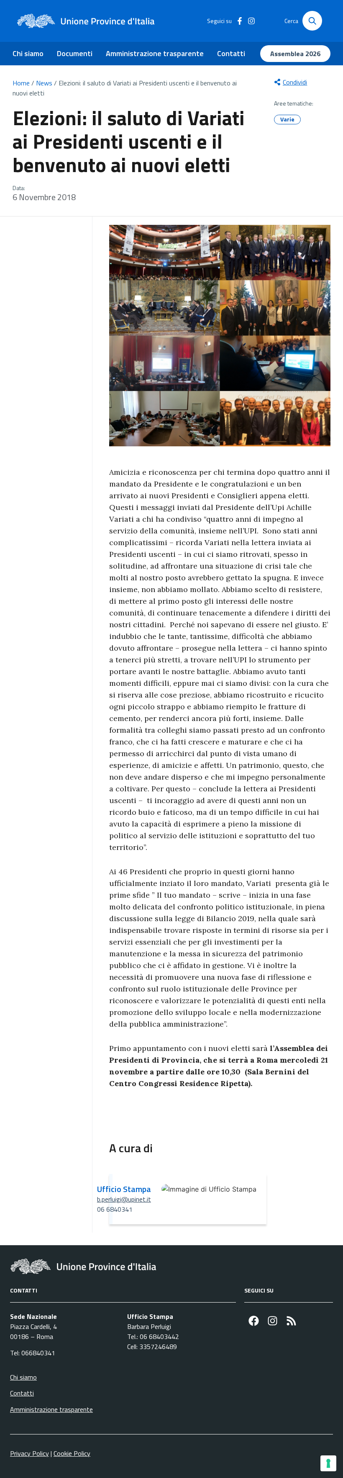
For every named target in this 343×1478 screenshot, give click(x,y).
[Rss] (291, 1320)
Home (21, 83)
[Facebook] (253, 1320)
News (44, 83)
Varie (287, 119)
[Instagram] (272, 1320)
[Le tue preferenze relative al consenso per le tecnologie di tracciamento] (328, 1463)
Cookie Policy (72, 1453)
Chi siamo (28, 53)
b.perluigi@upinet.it (124, 1199)
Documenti (74, 53)
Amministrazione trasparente (155, 53)
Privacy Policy (29, 1453)
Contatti (231, 53)
